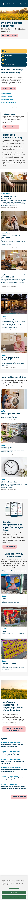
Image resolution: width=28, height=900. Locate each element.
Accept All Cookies (14, 897)
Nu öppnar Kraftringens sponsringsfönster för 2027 (10, 754)
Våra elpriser (6, 94)
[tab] (14, 51)
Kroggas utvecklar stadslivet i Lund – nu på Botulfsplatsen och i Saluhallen (13, 787)
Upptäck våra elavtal (9, 35)
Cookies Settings (10, 127)
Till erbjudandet (7, 88)
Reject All (14, 892)
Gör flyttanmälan (8, 99)
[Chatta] (21, 3)
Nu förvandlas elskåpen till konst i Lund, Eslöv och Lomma (12, 779)
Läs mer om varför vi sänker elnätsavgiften (14, 729)
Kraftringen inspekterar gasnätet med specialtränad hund (14, 770)
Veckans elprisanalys (9, 102)
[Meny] (25, 3)
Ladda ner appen (9, 547)
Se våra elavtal (7, 97)
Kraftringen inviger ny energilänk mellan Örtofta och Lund (12, 745)
